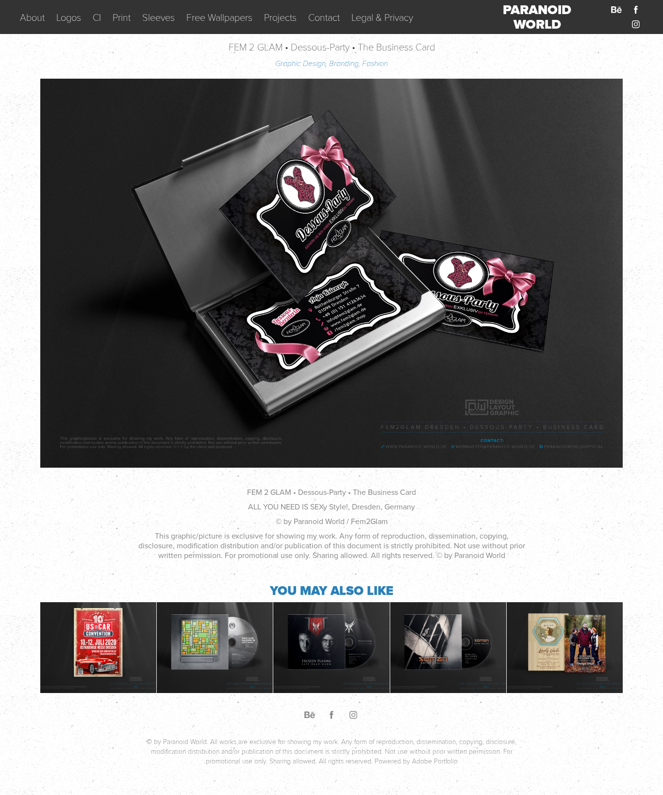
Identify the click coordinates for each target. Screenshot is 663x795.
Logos (68, 17)
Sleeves (158, 17)
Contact (324, 17)
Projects (280, 17)
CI (97, 17)
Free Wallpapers (219, 17)
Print (122, 17)
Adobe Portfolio (435, 760)
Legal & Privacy (382, 17)
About (32, 17)
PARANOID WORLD (539, 17)
